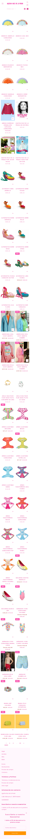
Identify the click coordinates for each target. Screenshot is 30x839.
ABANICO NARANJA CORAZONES (8, 95)
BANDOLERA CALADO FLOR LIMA (8, 735)
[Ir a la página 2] (24, 743)
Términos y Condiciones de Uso (11, 780)
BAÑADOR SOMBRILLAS (22, 675)
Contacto (4, 772)
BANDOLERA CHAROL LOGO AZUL (22, 735)
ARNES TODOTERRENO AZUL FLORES (22, 487)
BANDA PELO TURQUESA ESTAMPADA (22, 705)
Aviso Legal (5, 785)
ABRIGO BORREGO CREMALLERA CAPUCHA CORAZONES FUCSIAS (8, 126)
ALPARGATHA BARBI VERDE (22, 248)
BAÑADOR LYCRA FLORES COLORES (22, 642)
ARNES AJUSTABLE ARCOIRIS (8, 428)
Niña (3, 757)
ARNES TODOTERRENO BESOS (8, 517)
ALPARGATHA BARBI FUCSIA (22, 189)
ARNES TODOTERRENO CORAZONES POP (8, 548)
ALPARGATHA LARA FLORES (22, 277)
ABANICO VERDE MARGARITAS (22, 95)
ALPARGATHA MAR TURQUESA (22, 306)
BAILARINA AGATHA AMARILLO (22, 578)
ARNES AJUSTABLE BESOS (22, 428)
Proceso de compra (7, 769)
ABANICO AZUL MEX (22, 36)
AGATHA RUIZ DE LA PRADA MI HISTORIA (22, 124)
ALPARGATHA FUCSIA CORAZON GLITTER (8, 277)
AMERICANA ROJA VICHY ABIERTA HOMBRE (22, 367)
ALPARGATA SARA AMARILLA (8, 189)
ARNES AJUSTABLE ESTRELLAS (22, 457)
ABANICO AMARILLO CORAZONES (7, 37)
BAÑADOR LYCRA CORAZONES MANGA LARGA (7, 643)
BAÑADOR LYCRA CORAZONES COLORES (22, 610)
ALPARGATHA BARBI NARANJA (7, 218)
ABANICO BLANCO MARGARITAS (8, 66)
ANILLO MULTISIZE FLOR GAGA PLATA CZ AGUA (22, 398)
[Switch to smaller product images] (27, 9)
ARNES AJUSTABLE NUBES (8, 486)
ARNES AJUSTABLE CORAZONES (8, 457)
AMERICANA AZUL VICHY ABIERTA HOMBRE (22, 336)
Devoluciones (6, 767)
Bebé (3, 759)
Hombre (4, 754)
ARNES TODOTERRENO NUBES (22, 548)
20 (20, 743)
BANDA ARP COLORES (8, 704)
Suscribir (15, 833)
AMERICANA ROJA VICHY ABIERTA (8, 366)
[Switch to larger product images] (25, 9)
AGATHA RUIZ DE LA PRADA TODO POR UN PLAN (22, 159)
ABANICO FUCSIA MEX (22, 66)
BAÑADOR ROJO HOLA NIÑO (7, 675)
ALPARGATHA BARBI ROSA (7, 248)
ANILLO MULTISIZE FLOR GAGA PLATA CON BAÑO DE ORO (7, 398)
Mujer (3, 751)
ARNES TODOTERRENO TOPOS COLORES (7, 579)
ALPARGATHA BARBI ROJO (22, 218)
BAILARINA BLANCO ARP (8, 609)
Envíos (3, 764)
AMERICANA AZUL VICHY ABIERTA (8, 335)
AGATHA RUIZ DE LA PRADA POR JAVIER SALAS (7, 159)
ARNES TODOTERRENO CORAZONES (22, 517)
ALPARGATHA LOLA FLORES (8, 306)
